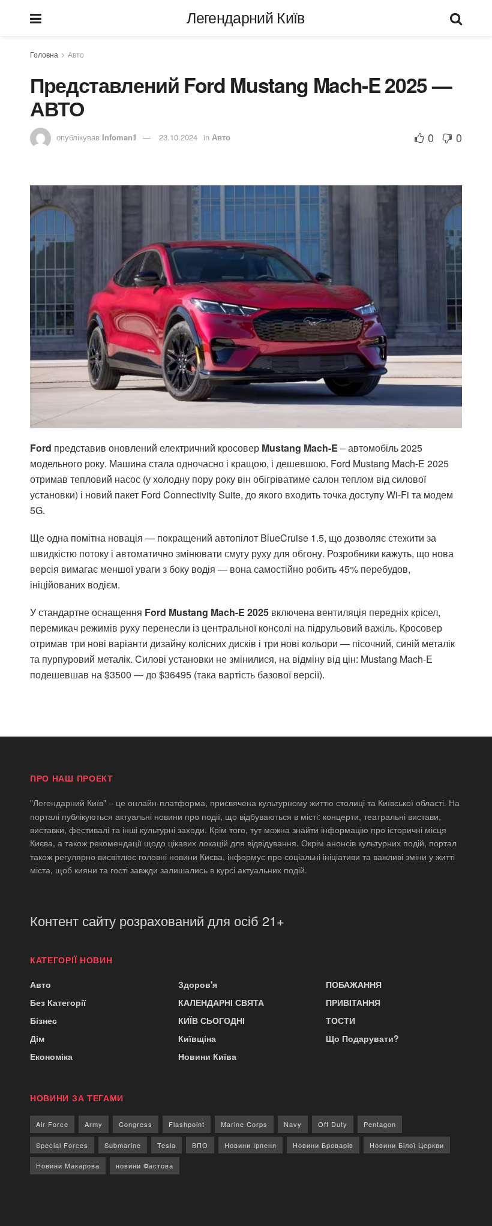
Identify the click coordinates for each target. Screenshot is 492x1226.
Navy (293, 1124)
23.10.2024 (178, 137)
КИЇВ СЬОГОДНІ (211, 1020)
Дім (37, 1038)
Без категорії (58, 1002)
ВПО (200, 1145)
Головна (44, 54)
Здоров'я (197, 984)
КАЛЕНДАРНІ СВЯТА (221, 1002)
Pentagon (380, 1124)
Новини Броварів (323, 1145)
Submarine (122, 1145)
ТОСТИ (340, 1020)
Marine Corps (244, 1124)
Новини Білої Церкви (407, 1145)
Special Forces (62, 1145)
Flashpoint (187, 1124)
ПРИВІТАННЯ (353, 1002)
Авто (76, 54)
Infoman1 (119, 137)
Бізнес (43, 1020)
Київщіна (197, 1038)
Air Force (52, 1124)
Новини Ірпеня (250, 1145)
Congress (135, 1124)
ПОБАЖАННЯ (354, 984)
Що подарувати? (362, 1038)
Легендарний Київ (245, 18)
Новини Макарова (68, 1165)
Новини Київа (207, 1056)
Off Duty (332, 1124)
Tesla (166, 1145)
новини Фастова (144, 1165)
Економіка (51, 1056)
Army (94, 1124)
